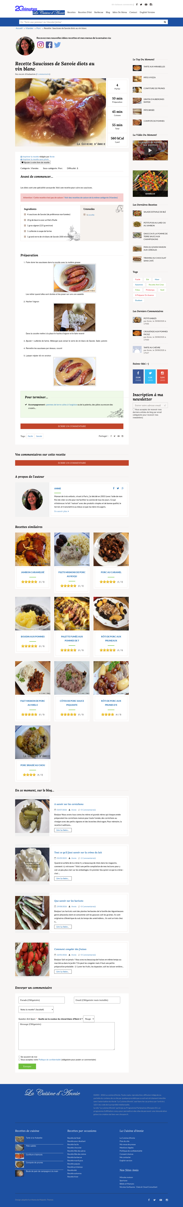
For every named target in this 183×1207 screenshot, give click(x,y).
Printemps (150, 290)
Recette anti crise (156, 285)
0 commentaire (43, 74)
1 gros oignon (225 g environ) (40, 225)
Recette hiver (72, 1176)
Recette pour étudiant (76, 1141)
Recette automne (74, 1173)
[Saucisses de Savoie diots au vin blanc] (60, 112)
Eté (147, 279)
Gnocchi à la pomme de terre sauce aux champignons (156, 236)
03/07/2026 (62, 810)
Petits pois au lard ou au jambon (155, 224)
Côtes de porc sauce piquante (72, 703)
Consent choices (126, 1154)
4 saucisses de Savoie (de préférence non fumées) (48, 214)
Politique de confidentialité (50, 1059)
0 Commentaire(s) (88, 810)
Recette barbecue (74, 1157)
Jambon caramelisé (32, 572)
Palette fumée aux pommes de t (72, 638)
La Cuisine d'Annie (127, 1138)
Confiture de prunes (154, 88)
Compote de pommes (154, 121)
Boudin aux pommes (33, 636)
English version (147, 12)
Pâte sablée (31, 1145)
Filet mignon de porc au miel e (32, 703)
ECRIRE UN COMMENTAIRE (72, 426)
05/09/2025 (62, 858)
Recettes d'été (85, 12)
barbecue (98, 12)
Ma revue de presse (128, 1144)
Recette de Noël (74, 1138)
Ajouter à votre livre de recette (36, 162)
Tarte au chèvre (152, 347)
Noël (162, 290)
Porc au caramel (111, 572)
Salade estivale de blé (155, 212)
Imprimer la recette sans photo (35, 159)
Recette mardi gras (75, 1160)
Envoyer (27, 1066)
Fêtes (137, 290)
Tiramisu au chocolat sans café (155, 259)
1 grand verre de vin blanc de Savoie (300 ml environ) (50, 236)
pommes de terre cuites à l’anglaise (61, 404)
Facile (30, 436)
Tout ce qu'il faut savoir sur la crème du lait (78, 852)
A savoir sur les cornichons (68, 804)
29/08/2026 (62, 906)
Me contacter (125, 1157)
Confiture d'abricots (34, 1154)
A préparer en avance (144, 295)
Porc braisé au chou (32, 765)
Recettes (71, 12)
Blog (108, 12)
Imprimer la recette (30, 156)
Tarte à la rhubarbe (34, 1137)
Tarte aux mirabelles (154, 66)
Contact (133, 12)
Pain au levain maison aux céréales (155, 248)
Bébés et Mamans (127, 1184)
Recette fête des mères (76, 1154)
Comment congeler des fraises (70, 949)
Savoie (39, 436)
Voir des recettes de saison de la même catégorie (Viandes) (91, 197)
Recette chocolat (74, 1147)
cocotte (91, 215)
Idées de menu (120, 12)
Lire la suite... (62, 830)
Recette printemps (75, 1167)
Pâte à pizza (150, 77)
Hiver (157, 279)
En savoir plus (60, 511)
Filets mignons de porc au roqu (71, 574)
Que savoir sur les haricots (68, 901)
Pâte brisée (149, 110)
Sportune (123, 1180)
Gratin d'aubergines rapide (154, 100)
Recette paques (73, 1164)
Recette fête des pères (76, 1151)
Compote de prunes (34, 1162)
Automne (139, 285)
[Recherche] (165, 22)
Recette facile (73, 1144)
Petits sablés (150, 318)
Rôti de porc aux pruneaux (111, 638)
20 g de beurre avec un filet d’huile (42, 220)
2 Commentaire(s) (88, 858)
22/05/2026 (62, 955)
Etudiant (138, 300)
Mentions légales (127, 1147)
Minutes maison (126, 1177)
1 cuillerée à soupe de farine (39, 231)
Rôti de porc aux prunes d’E (111, 703)
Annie (57, 488)
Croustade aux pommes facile (156, 332)
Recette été (72, 1170)
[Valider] (165, 405)
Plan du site (124, 1141)
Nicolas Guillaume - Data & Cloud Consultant (138, 1187)
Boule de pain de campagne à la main (42, 1171)
